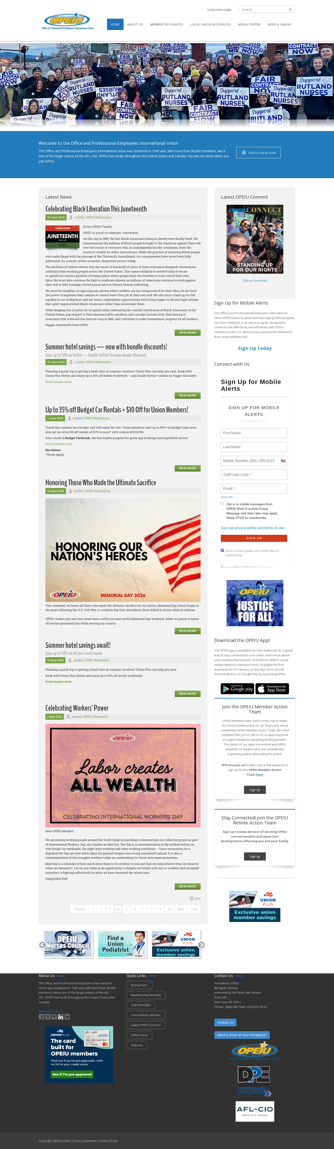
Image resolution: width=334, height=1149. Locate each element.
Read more (187, 332)
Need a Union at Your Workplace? (242, 1035)
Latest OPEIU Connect (146, 1025)
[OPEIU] (67, 20)
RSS (198, 898)
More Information (51, 1011)
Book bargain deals (58, 382)
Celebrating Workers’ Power (76, 708)
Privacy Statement (85, 1141)
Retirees (137, 1045)
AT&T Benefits (140, 1005)
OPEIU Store (139, 1035)
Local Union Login (219, 10)
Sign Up (255, 790)
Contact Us (225, 1022)
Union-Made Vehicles (145, 1015)
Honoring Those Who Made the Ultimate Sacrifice (100, 482)
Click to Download (255, 280)
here (259, 775)
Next (180, 909)
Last (194, 909)
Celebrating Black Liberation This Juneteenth (96, 209)
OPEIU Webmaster (98, 217)
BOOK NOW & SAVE (58, 444)
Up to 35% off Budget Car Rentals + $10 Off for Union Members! (116, 409)
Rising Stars (139, 985)
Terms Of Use (108, 1141)
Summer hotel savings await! (78, 645)
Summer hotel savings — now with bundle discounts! (106, 346)
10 (169, 909)
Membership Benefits (146, 995)
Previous (80, 909)
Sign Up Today (255, 348)
